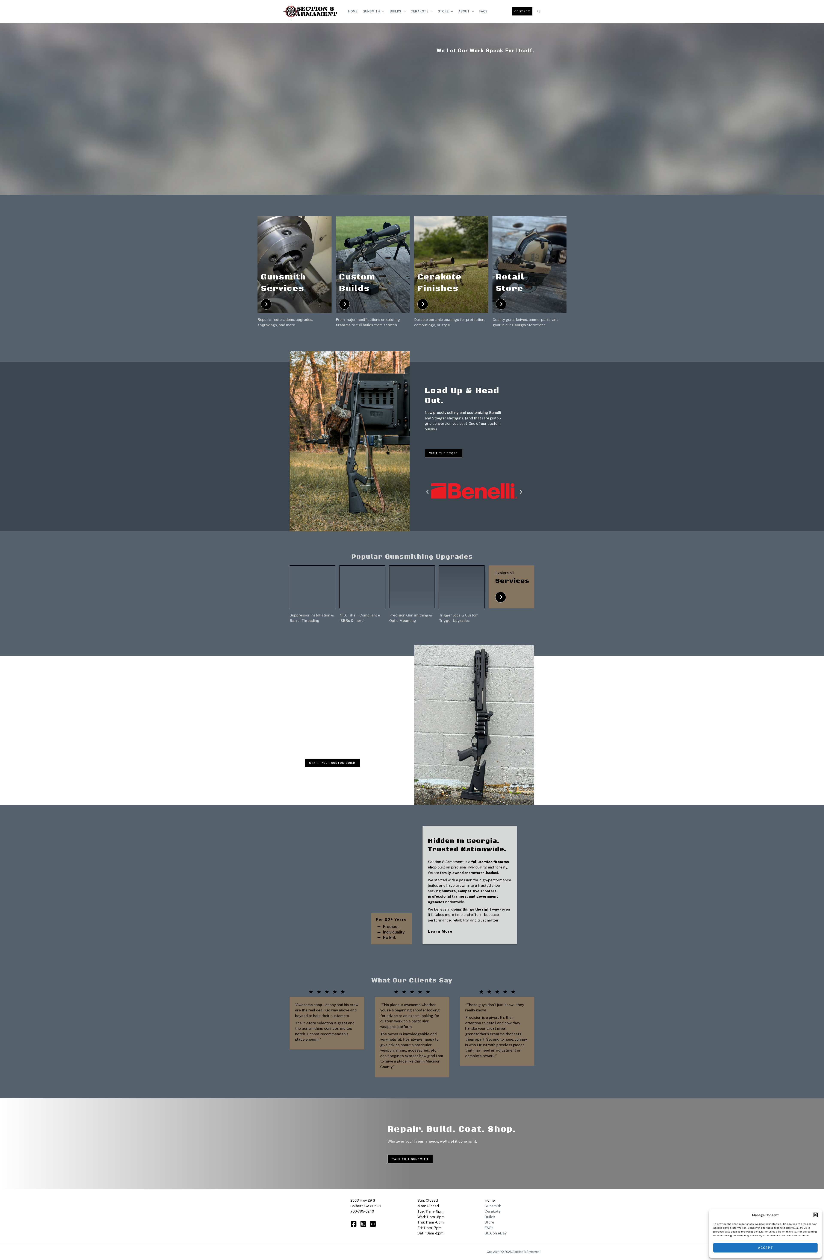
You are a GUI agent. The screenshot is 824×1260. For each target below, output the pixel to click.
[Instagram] (363, 1224)
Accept (765, 1247)
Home (352, 11)
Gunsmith (371, 11)
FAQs (483, 11)
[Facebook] (353, 1224)
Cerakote (419, 11)
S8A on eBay (496, 1233)
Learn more (440, 931)
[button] (815, 1215)
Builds (395, 11)
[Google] (373, 1224)
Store (443, 11)
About (464, 11)
